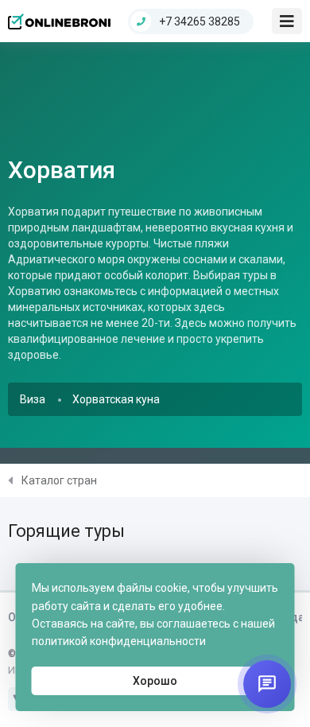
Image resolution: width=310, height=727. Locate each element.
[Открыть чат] (267, 684)
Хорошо (155, 681)
